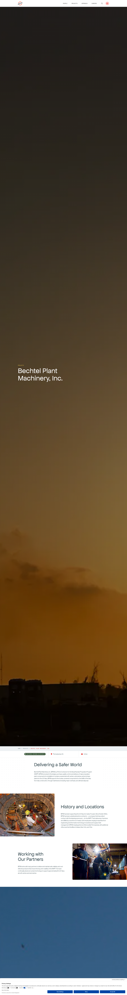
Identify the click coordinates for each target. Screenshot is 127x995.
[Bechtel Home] (20, 3)
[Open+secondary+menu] (107, 3)
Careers (94, 3)
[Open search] (102, 3)
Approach (84, 3)
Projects (74, 3)
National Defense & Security (35, 754)
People (65, 3)
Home (19, 748)
